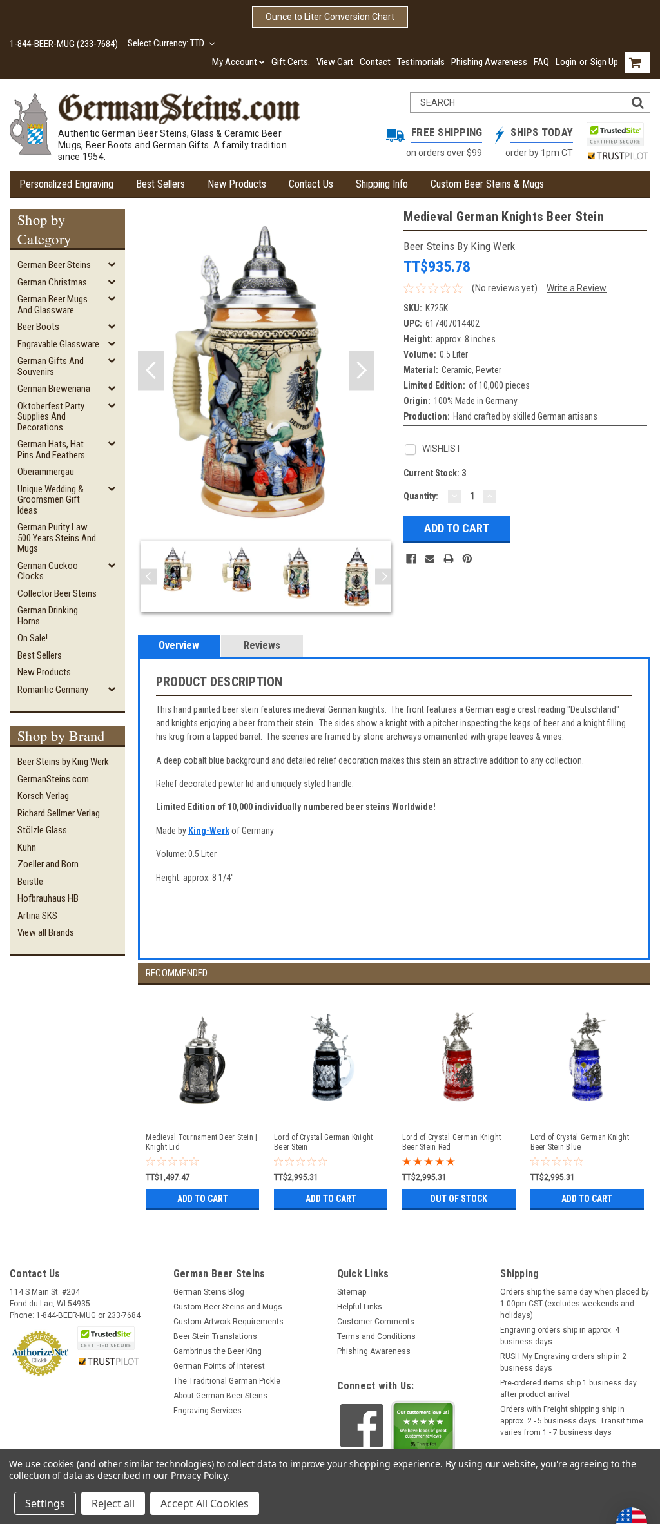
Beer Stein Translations (215, 1336)
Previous (151, 371)
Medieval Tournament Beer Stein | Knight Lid (201, 1142)
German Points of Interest (219, 1366)
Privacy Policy (199, 1475)
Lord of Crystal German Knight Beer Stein (323, 1142)
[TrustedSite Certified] (615, 134)
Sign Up (604, 62)
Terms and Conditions (376, 1336)
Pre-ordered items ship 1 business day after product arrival (568, 1388)
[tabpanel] (202, 1099)
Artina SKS (37, 915)
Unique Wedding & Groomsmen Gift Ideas (50, 499)
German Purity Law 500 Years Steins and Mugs (56, 537)
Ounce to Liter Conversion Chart (330, 17)
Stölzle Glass (42, 830)
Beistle (30, 881)
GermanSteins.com (53, 779)
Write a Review (577, 288)
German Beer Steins (54, 265)
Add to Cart (202, 1198)
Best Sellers (160, 184)
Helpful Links (359, 1306)
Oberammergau (45, 471)
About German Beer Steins (220, 1395)
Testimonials (421, 62)
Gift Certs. (290, 62)
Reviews (262, 645)
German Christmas (52, 282)
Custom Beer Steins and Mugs (227, 1306)
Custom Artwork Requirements (228, 1321)
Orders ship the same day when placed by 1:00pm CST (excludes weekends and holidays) (574, 1304)
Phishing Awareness (489, 62)
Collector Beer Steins (57, 593)
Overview (179, 645)
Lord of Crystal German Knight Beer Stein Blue (579, 1142)
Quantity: (420, 496)
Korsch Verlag (43, 796)
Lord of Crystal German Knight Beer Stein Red (451, 1142)
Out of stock (458, 1198)
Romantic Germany (52, 689)
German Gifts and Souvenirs (50, 366)
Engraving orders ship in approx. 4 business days (559, 1336)
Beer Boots (38, 327)
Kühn (26, 847)
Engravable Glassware (58, 344)
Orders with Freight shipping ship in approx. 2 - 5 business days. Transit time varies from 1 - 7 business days (571, 1421)
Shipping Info (382, 184)
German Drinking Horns (47, 615)
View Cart (334, 62)
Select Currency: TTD (167, 43)
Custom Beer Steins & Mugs (487, 184)
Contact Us (311, 184)
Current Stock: (434, 473)
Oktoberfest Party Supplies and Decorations (50, 416)
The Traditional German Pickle (226, 1380)
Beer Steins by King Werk (63, 761)
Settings (45, 1503)
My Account (234, 62)
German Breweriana (53, 388)
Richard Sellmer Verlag (58, 813)
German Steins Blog (208, 1292)
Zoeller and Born (48, 864)
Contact (375, 62)
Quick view (202, 1111)
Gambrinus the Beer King (217, 1351)
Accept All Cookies (204, 1503)
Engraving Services (207, 1410)
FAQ (541, 62)
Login (566, 62)
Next (361, 371)
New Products (237, 184)
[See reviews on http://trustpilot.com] (423, 1430)
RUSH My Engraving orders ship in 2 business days (563, 1362)
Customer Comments (375, 1321)
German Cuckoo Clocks (47, 571)
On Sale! (32, 638)
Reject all (113, 1503)
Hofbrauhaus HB (48, 898)
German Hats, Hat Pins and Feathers (51, 449)
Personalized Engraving (66, 184)
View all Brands (45, 932)
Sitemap (351, 1292)
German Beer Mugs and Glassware (52, 304)
